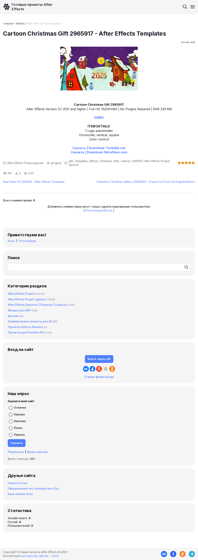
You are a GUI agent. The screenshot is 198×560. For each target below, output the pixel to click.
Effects (93, 161)
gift (71, 161)
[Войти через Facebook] (92, 369)
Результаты (16, 451)
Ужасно (19, 434)
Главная (8, 23)
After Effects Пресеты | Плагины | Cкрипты (37, 304)
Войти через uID (99, 359)
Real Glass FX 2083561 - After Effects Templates (34, 181)
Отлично (20, 407)
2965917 (137, 161)
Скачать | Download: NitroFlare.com (99, 152)
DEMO (99, 117)
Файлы (20, 23)
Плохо (18, 427)
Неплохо (20, 421)
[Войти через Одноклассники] (112, 369)
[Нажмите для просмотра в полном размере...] (99, 69)
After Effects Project (21, 293)
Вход (108, 210)
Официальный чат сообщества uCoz (33, 488)
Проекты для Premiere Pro (26, 332)
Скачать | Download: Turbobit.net (99, 148)
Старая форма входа (99, 376)
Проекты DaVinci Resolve (25, 327)
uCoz (55, 555)
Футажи (13, 316)
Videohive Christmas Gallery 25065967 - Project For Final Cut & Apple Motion (145, 181)
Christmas (106, 161)
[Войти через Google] (105, 369)
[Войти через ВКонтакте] (86, 369)
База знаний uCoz (20, 494)
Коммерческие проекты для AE (30, 321)
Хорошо (19, 414)
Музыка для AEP (19, 310)
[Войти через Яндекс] (99, 369)
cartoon (126, 161)
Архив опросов (37, 451)
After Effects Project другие (44, 23)
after (116, 161)
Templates (81, 161)
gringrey (56, 163)
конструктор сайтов (34, 555)
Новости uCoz (17, 483)
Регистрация (94, 210)
